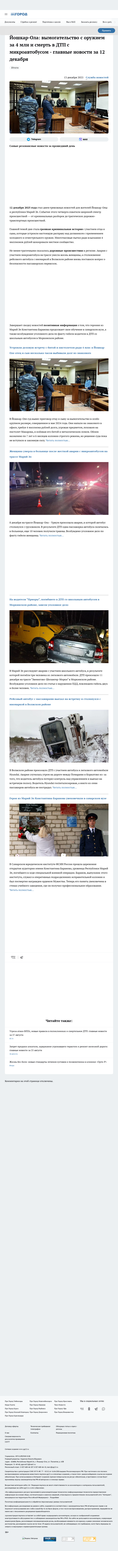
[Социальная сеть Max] (84, 139)
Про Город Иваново (37, 1405)
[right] (115, 22)
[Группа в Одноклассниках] (89, 1409)
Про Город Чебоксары (14, 1401)
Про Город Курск (11, 1408)
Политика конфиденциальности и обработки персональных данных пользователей (38, 1502)
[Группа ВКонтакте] (81, 1409)
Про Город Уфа (60, 1408)
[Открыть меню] (6, 14)
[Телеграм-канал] (33, 139)
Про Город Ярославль (63, 1401)
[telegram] (22, 957)
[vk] (13, 957)
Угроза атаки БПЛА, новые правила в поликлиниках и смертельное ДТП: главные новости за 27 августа (58, 1035)
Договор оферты (11, 1426)
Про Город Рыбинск (37, 1408)
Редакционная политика (65, 1433)
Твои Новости (59, 1405)
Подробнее (54, 1497)
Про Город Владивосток (64, 1412)
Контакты (34, 1433)
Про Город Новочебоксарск (41, 1401)
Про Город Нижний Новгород (17, 1412)
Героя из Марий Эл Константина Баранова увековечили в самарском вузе (57, 798)
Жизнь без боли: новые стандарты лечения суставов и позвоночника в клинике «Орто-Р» (58, 1063)
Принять (106, 30)
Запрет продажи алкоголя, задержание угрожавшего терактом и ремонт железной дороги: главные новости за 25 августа (58, 1050)
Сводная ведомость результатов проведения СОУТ (15, 1439)
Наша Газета (10, 1405)
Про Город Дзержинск (38, 1412)
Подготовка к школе (51, 22)
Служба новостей (97, 77)
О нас (7, 1433)
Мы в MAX (71, 22)
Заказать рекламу (89, 22)
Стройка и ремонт (29, 22)
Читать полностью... (58, 440)
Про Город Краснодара (14, 1416)
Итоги (15, 67)
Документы (10, 22)
